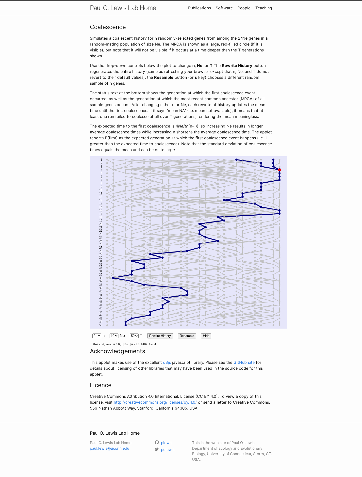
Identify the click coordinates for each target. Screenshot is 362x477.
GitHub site (244, 362)
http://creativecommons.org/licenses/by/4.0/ (155, 402)
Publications (199, 7)
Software (224, 7)
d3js (167, 362)
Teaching (263, 7)
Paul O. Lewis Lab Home (123, 8)
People (244, 7)
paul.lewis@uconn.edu (109, 448)
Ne (121, 335)
